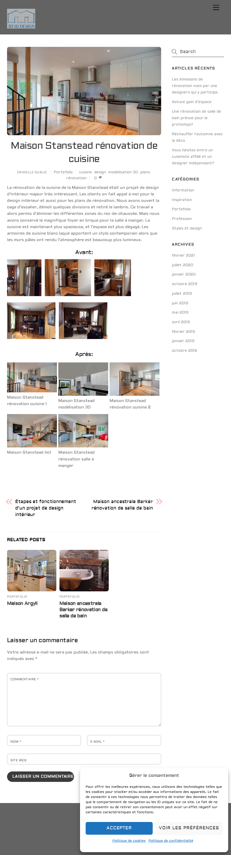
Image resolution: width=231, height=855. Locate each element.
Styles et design (187, 228)
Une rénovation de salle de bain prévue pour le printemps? (196, 118)
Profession (182, 219)
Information (183, 190)
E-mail (97, 742)
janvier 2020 (184, 274)
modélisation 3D (123, 172)
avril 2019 (181, 322)
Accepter (119, 828)
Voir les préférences (189, 828)
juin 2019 (180, 303)
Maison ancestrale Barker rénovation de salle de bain (122, 505)
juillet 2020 (182, 265)
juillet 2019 (182, 293)
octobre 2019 (184, 284)
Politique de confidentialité (170, 841)
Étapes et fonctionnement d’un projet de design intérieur (45, 508)
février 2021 (183, 255)
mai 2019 (180, 312)
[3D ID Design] (21, 26)
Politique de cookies (129, 841)
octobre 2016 (184, 350)
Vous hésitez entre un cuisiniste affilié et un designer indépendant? (193, 156)
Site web (18, 760)
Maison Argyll (22, 603)
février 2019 (183, 331)
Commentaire (24, 679)
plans (145, 172)
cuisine (85, 172)
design (100, 172)
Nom (15, 742)
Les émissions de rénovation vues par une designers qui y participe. (195, 86)
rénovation (76, 178)
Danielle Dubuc (32, 172)
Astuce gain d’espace (192, 102)
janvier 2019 (183, 341)
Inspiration (182, 200)
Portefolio (63, 172)
